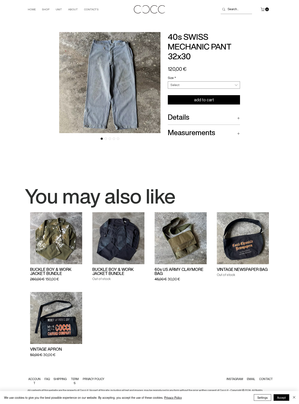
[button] (265, 9)
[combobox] (204, 85)
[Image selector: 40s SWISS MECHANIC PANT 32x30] (102, 139)
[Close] (294, 397)
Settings (262, 397)
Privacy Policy (173, 397)
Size (172, 77)
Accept (281, 397)
